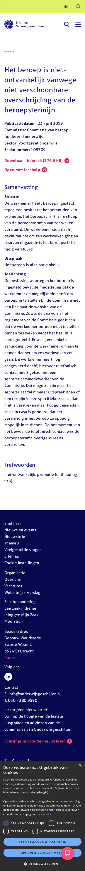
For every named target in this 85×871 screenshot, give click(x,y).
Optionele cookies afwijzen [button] (42, 853)
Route (9, 657)
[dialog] (42, 816)
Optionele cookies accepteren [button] (42, 841)
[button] (42, 864)
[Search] (66, 24)
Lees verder (43, 814)
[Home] (24, 24)
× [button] (80, 765)
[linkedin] (8, 677)
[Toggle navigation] (78, 24)
